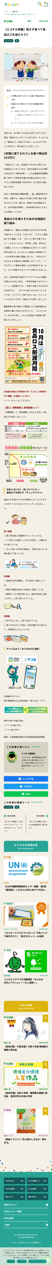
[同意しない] (49, 1256)
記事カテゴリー (10, 1204)
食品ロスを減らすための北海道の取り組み (27, 105)
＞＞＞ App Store (11, 729)
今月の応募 (9, 1218)
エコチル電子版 (10, 1189)
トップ (6, 12)
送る (28, 793)
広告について (9, 1197)
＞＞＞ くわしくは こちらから (17, 400)
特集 (29, 21)
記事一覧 (15, 12)
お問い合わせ (32, 1197)
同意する (11, 1261)
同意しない (22, 1261)
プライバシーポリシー (37, 1261)
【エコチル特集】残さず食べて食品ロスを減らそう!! (19, 14)
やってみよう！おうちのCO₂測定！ (29, 122)
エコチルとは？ (10, 1181)
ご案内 (7, 1224)
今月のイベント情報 (12, 1211)
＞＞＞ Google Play (12, 725)
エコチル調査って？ (34, 1181)
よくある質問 (32, 1189)
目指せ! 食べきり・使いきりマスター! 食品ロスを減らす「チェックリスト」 (29, 115)
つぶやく (28, 786)
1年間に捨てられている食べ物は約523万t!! (28, 97)
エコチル (8, 40)
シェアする (28, 778)
